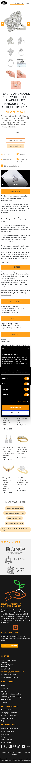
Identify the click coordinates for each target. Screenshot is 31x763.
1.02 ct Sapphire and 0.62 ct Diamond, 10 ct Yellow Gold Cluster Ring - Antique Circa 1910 (7, 418)
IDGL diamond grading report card (14, 248)
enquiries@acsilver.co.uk (11, 677)
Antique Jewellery (6, 742)
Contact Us (4, 688)
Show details (22, 401)
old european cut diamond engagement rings (15, 529)
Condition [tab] (15, 267)
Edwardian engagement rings (14, 513)
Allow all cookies (15, 407)
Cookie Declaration (16, 752)
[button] (11, 3)
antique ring (21, 196)
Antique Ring (5, 737)
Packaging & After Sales (9, 713)
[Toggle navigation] (27, 3)
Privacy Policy (5, 752)
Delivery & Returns (7, 718)
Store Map (4, 702)
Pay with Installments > (15, 146)
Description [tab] (15, 191)
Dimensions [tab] (15, 319)
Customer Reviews (7, 710)
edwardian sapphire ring (14, 523)
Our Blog (4, 691)
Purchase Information (8, 715)
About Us (4, 686)
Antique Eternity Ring (8, 731)
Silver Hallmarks (6, 699)
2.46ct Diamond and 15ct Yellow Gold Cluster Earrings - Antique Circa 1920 (8, 451)
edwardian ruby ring (14, 518)
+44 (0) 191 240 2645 (9, 674)
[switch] (26, 383)
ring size (5, 345)
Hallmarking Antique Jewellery (11, 694)
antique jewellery (6, 295)
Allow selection (15, 413)
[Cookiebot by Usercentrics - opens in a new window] (22, 349)
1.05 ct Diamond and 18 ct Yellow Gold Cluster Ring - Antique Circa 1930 (22, 482)
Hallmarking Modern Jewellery (11, 697)
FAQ (2, 721)
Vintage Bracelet (6, 740)
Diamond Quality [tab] (15, 301)
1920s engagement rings (14, 508)
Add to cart (15, 140)
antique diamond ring (11, 246)
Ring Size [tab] (15, 334)
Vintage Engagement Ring (9, 728)
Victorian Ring (5, 734)
